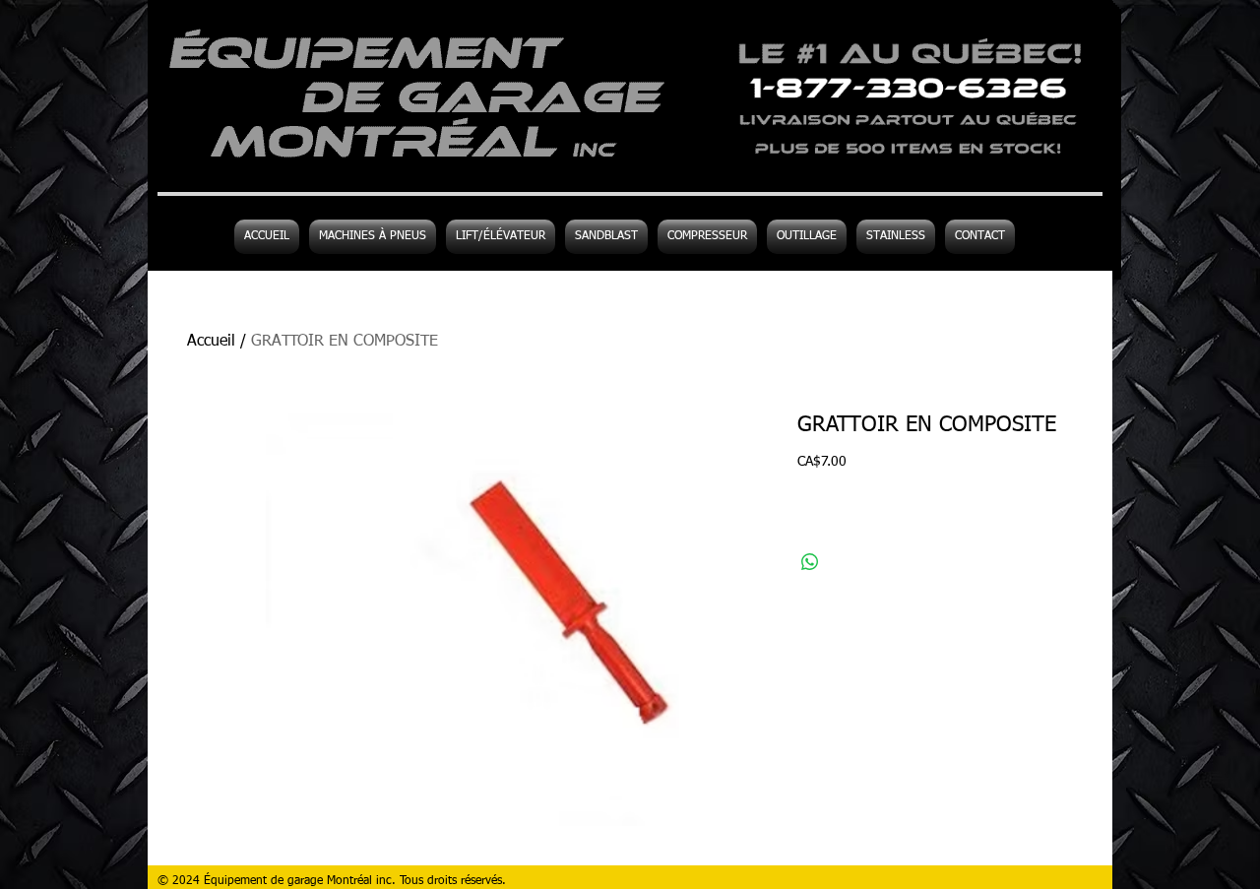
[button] (806, 237)
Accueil (211, 341)
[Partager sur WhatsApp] (810, 562)
